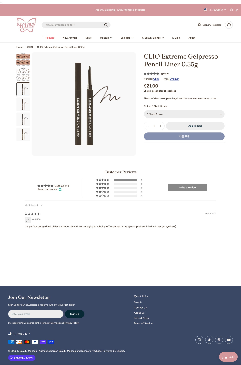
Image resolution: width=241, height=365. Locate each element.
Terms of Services (50, 323)
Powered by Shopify (114, 350)
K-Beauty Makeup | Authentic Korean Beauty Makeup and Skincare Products (59, 350)
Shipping (148, 90)
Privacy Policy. (72, 323)
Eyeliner (174, 78)
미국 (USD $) (216, 9)
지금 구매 (184, 136)
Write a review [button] (187, 187)
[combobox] (76, 25)
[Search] (106, 25)
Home (19, 47)
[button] (152, 73)
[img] (32, 214)
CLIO (30, 47)
